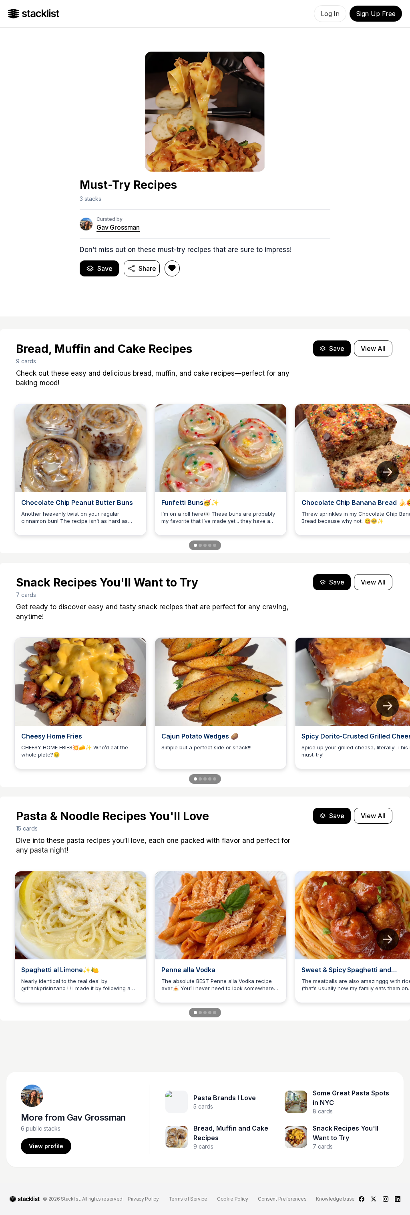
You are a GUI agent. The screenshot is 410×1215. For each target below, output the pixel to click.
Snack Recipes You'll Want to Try (345, 1133)
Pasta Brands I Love (224, 1098)
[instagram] (385, 1199)
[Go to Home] (34, 13)
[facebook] (361, 1199)
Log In (330, 14)
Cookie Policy (232, 1199)
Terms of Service (188, 1199)
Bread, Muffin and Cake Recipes (230, 1133)
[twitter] (373, 1199)
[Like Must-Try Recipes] (172, 268)
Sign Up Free (376, 14)
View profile (46, 1146)
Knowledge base (335, 1199)
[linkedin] (397, 1199)
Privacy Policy (143, 1199)
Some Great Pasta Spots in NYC (351, 1098)
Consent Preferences (282, 1199)
